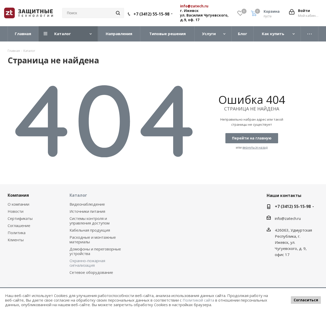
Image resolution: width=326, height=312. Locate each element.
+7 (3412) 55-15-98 (151, 14)
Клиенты (16, 239)
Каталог (78, 195)
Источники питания (87, 211)
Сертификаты (20, 218)
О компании (18, 204)
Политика (16, 232)
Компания (18, 195)
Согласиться (306, 299)
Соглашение (19, 225)
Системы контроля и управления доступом (90, 220)
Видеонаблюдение (87, 204)
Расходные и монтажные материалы (93, 239)
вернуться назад (254, 147)
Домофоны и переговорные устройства (95, 251)
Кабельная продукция (90, 230)
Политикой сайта (198, 300)
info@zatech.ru (288, 218)
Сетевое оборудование (91, 272)
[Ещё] (309, 33)
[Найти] (118, 13)
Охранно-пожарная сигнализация (87, 263)
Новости (15, 211)
